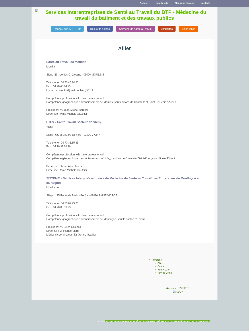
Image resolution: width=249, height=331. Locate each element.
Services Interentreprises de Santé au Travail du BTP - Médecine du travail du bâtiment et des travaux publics (157, 321)
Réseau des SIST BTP (67, 28)
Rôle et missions (100, 28)
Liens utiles (188, 28)
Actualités (167, 28)
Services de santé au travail (135, 28)
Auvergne (157, 259)
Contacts (205, 3)
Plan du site (161, 3)
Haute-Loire (163, 269)
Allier (160, 263)
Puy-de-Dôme (164, 272)
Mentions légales (184, 3)
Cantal (160, 266)
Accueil (144, 3)
